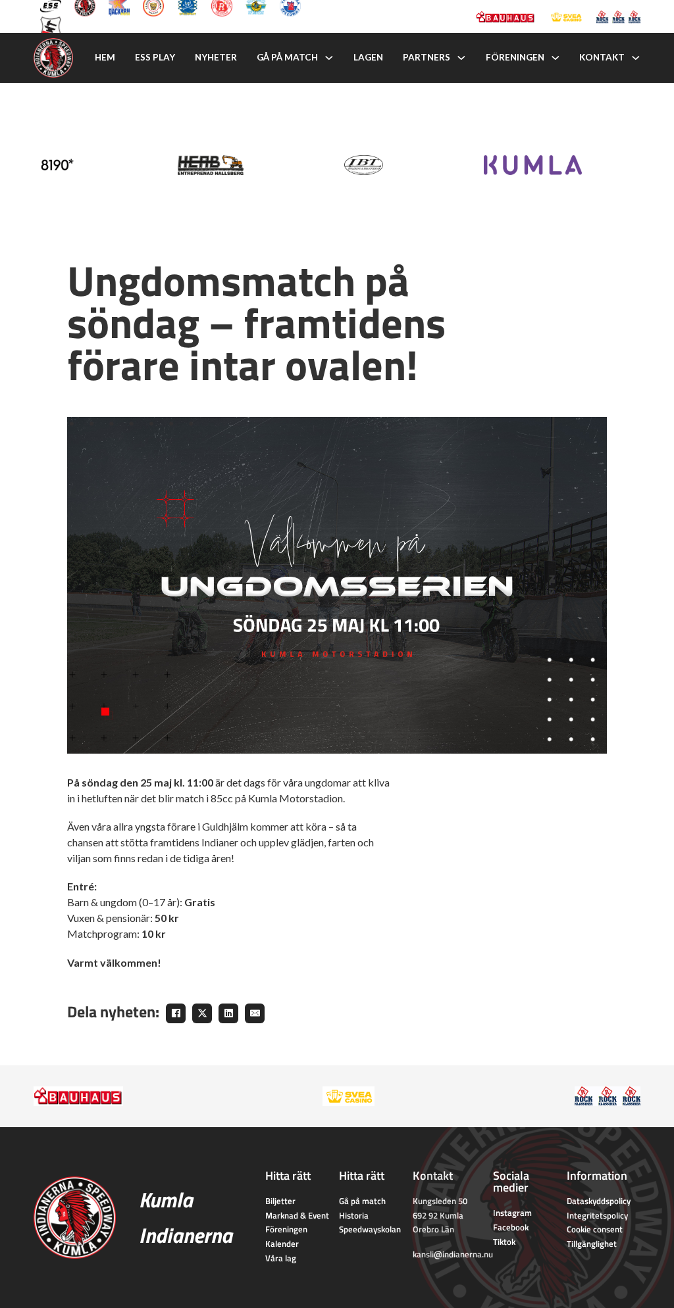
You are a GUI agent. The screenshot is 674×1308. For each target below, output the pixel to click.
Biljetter (280, 1200)
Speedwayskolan (370, 1229)
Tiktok (504, 1241)
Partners (426, 57)
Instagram (512, 1212)
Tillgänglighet (592, 1243)
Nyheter (216, 57)
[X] (202, 1013)
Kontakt (602, 57)
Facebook (511, 1227)
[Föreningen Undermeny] (555, 57)
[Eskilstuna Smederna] (50, 26)
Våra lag (280, 1258)
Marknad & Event (297, 1215)
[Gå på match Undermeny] (329, 57)
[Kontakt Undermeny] (635, 57)
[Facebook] (176, 1013)
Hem (105, 57)
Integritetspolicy (597, 1215)
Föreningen (515, 57)
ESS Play (155, 57)
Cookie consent (595, 1229)
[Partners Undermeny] (461, 57)
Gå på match (287, 57)
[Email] (255, 1013)
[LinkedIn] (228, 1013)
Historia (354, 1215)
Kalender (282, 1243)
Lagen (368, 57)
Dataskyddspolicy (599, 1200)
